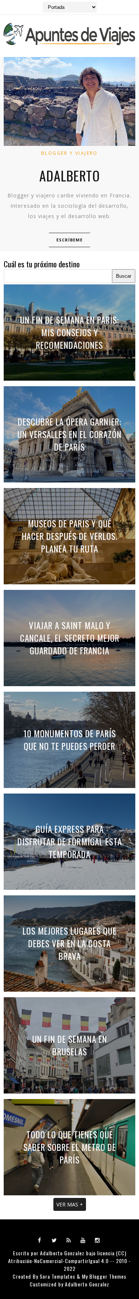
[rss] (68, 1239)
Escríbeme (69, 240)
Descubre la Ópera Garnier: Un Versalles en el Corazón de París (69, 434)
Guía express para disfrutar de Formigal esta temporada (69, 842)
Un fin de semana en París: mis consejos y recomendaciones (69, 332)
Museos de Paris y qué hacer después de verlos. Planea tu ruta (70, 536)
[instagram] (97, 1239)
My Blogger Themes (104, 1276)
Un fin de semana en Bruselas (69, 1045)
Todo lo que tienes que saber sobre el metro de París (69, 1147)
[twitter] (54, 1239)
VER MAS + (69, 1204)
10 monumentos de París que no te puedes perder (69, 739)
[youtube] (83, 1239)
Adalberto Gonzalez (62, 1253)
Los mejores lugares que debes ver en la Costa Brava (69, 943)
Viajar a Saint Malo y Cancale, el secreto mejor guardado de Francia (69, 638)
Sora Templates (57, 1276)
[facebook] (39, 1239)
